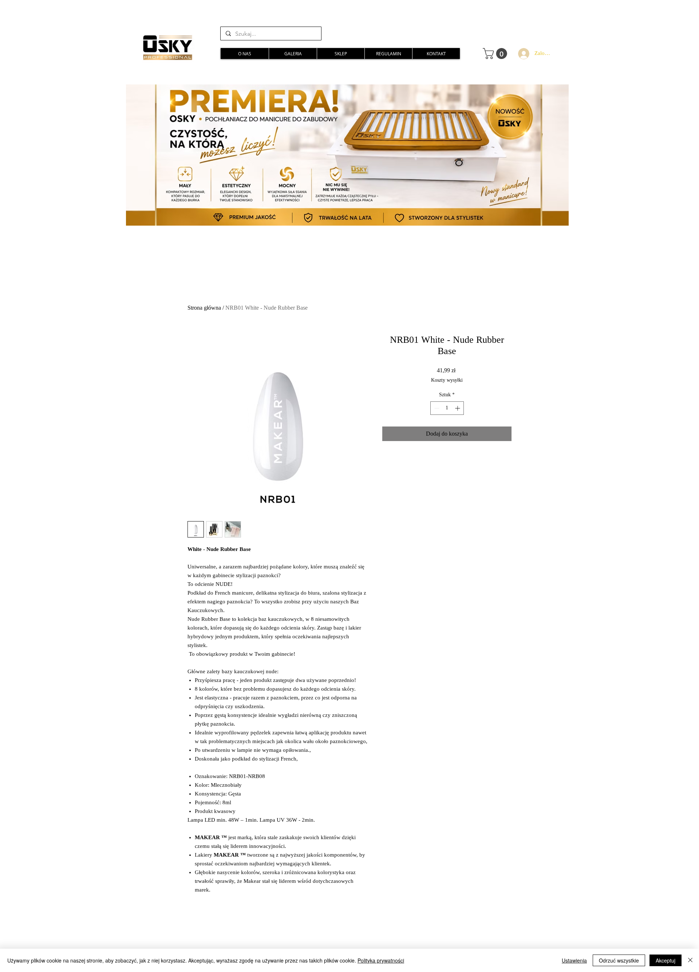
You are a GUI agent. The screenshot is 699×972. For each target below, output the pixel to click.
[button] (496, 53)
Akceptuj (665, 960)
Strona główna (204, 308)
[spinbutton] (447, 408)
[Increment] (458, 408)
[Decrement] (436, 408)
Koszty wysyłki (447, 380)
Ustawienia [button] (574, 960)
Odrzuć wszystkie (619, 960)
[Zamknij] (690, 960)
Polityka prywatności (381, 960)
